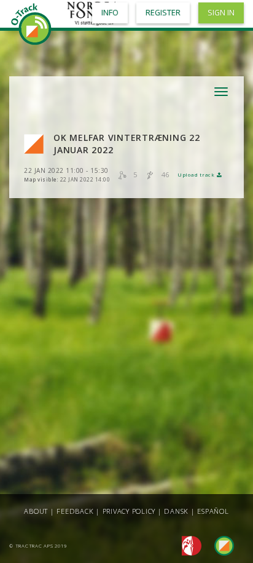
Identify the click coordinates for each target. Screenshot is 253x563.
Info (110, 12)
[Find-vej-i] (219, 545)
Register (163, 12)
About (36, 511)
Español (212, 511)
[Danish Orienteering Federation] (188, 545)
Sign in (221, 12)
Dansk (176, 511)
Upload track (197, 175)
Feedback (74, 511)
